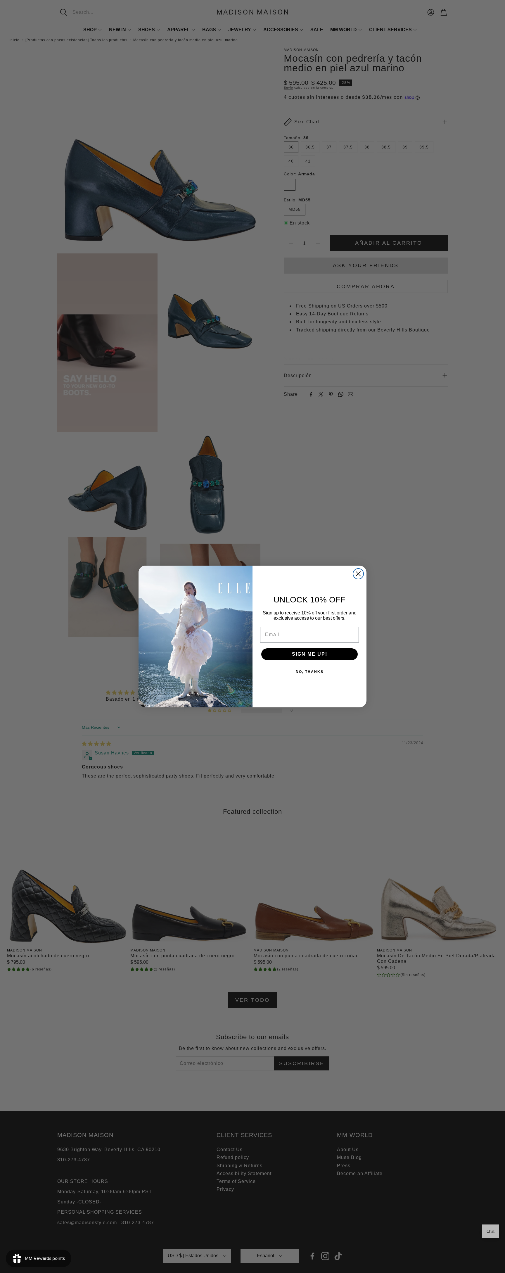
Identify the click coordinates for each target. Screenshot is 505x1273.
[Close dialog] (358, 574)
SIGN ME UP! (309, 654)
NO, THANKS (310, 672)
